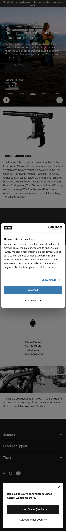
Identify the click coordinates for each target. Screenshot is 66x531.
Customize (31, 300)
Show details (48, 279)
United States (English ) (33, 509)
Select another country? (33, 519)
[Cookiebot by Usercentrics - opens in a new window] (48, 228)
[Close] (59, 487)
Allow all (33, 290)
